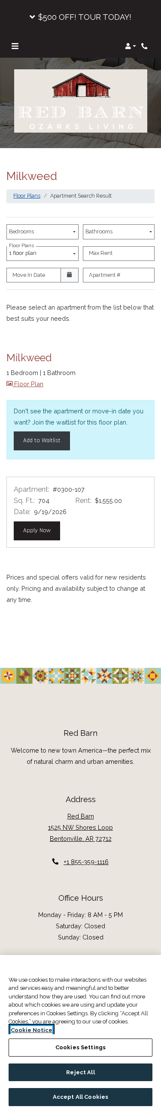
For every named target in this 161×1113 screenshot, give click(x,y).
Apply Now (41, 530)
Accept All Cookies (80, 1097)
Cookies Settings (80, 1047)
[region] (80, 1034)
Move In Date (28, 275)
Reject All (80, 1072)
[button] (80, 17)
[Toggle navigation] (15, 46)
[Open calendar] (70, 275)
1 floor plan (24, 251)
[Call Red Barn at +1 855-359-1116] (145, 46)
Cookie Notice (31, 1030)
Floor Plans (26, 195)
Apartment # (105, 275)
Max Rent (100, 253)
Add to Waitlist (42, 440)
